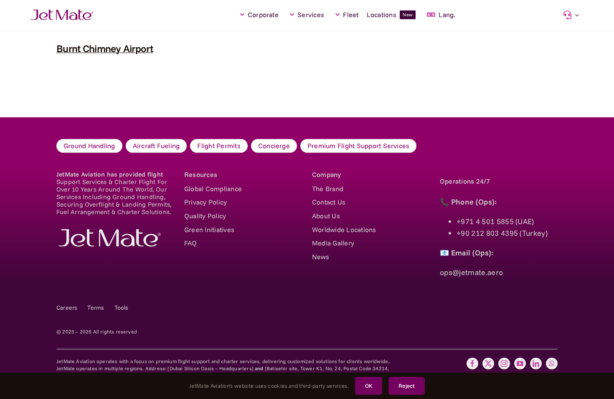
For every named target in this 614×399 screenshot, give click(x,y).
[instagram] (504, 363)
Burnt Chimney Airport (104, 48)
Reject (406, 385)
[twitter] (488, 363)
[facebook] (472, 363)
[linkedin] (536, 363)
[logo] (108, 232)
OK (368, 385)
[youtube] (520, 363)
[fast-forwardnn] (61, 13)
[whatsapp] (552, 363)
